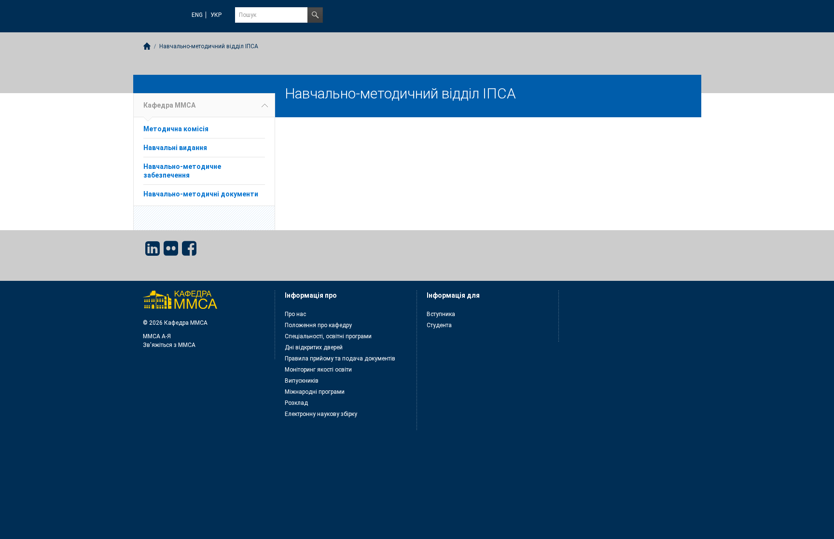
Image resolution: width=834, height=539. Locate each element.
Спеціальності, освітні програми (328, 336)
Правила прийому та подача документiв (340, 358)
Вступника (441, 314)
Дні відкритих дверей (314, 347)
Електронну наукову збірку (321, 414)
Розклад (296, 403)
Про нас (295, 314)
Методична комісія (175, 129)
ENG (197, 15)
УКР (216, 15)
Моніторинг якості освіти (318, 369)
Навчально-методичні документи (200, 194)
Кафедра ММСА (169, 105)
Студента (439, 325)
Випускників (302, 380)
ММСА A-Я (157, 336)
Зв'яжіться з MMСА (169, 345)
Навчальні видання (175, 148)
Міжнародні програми (315, 391)
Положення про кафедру (318, 325)
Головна (147, 46)
